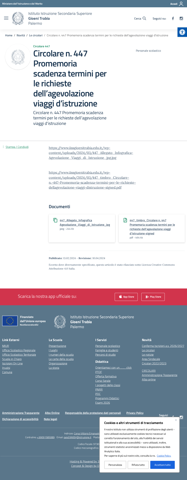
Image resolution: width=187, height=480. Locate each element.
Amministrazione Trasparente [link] (159, 375)
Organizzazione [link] (58, 363)
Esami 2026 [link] (102, 402)
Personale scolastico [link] (107, 346)
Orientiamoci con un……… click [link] (113, 367)
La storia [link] (54, 368)
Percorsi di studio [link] (105, 354)
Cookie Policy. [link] (164, 456)
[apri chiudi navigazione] (6, 18)
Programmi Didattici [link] (107, 398)
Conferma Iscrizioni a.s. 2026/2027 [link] (163, 346)
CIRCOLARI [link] (149, 370)
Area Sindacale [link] (151, 359)
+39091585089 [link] (46, 437)
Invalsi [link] (6, 368)
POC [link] (98, 394)
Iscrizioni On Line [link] (12, 363)
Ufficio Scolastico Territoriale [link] (19, 354)
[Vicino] (176, 420)
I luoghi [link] (53, 350)
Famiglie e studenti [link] (106, 350)
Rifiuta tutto (138, 465)
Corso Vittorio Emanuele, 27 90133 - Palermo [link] (98, 433)
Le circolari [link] (148, 350)
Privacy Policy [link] (135, 413)
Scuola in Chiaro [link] (12, 359)
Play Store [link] (155, 297)
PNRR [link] (99, 389)
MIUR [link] (5, 346)
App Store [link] (128, 297)
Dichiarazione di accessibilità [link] (20, 419)
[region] (139, 445)
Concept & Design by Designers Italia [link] (93, 466)
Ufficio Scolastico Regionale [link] (18, 350)
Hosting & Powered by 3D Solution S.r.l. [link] (93, 461)
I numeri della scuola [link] (61, 354)
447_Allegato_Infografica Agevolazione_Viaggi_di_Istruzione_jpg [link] (85, 222)
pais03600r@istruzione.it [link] (77, 437)
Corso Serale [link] (102, 380)
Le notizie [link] (148, 354)
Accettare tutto (162, 465)
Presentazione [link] (57, 346)
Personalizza (115, 465)
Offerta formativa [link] (106, 376)
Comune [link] (7, 372)
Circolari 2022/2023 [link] (154, 363)
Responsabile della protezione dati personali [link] (93, 413)
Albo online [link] (149, 379)
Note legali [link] (50, 419)
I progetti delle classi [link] (107, 385)
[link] (182, 32)
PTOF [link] (98, 372)
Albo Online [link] (52, 413)
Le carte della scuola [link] (61, 359)
